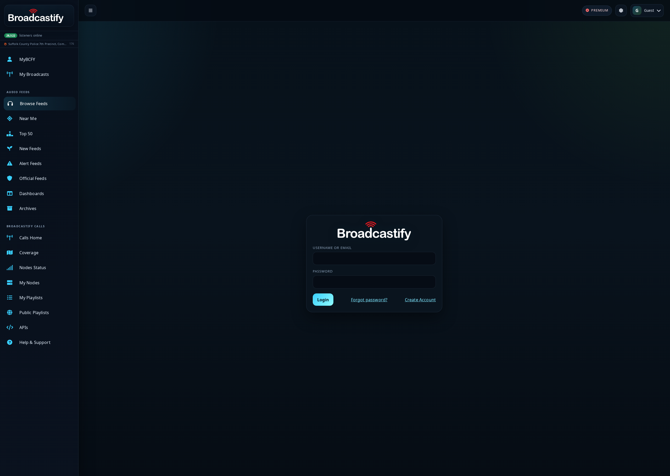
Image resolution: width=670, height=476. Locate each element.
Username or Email (332, 247)
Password (323, 271)
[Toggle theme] (621, 10)
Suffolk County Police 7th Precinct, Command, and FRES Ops (38, 44)
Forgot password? (369, 300)
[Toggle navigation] (90, 10)
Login (323, 300)
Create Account (420, 300)
